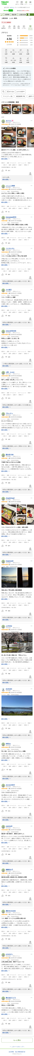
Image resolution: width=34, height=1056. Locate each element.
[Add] (30, 19)
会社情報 (11, 1052)
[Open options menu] (31, 121)
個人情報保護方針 (20, 1052)
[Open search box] (3, 92)
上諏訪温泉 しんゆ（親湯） (9, 18)
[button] (6, 109)
